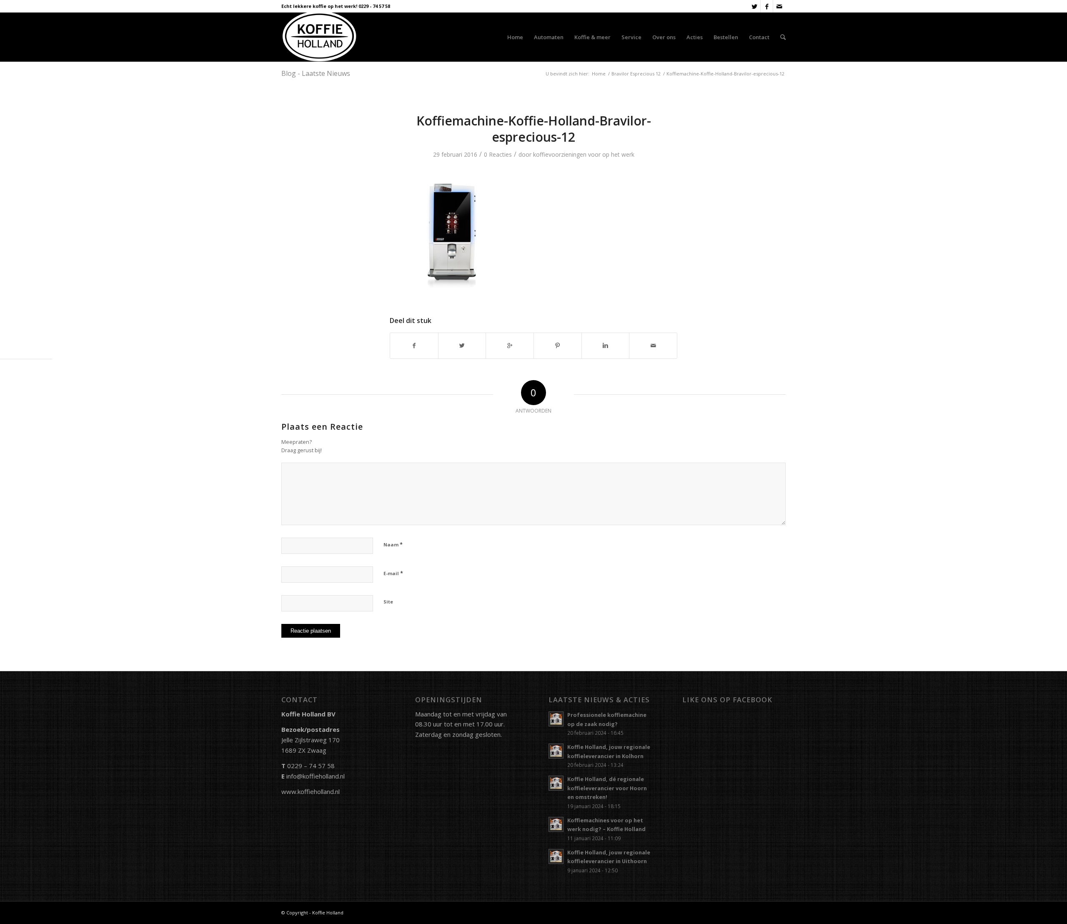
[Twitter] (754, 6)
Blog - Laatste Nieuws (315, 73)
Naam (393, 544)
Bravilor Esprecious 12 (636, 73)
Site (388, 601)
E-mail (393, 573)
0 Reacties (498, 154)
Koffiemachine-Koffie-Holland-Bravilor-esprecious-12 (533, 128)
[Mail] (779, 6)
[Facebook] (767, 6)
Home (599, 73)
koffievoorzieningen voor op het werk (583, 154)
